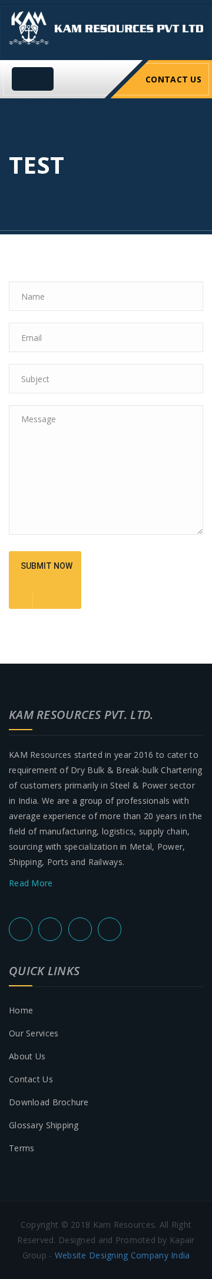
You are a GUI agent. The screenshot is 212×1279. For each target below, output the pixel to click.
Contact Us (173, 79)
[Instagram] (109, 929)
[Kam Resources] (106, 27)
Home (21, 1010)
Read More (32, 883)
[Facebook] (50, 929)
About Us (27, 1056)
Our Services (33, 1033)
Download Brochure (49, 1102)
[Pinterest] (80, 929)
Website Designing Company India (122, 1255)
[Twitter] (20, 929)
